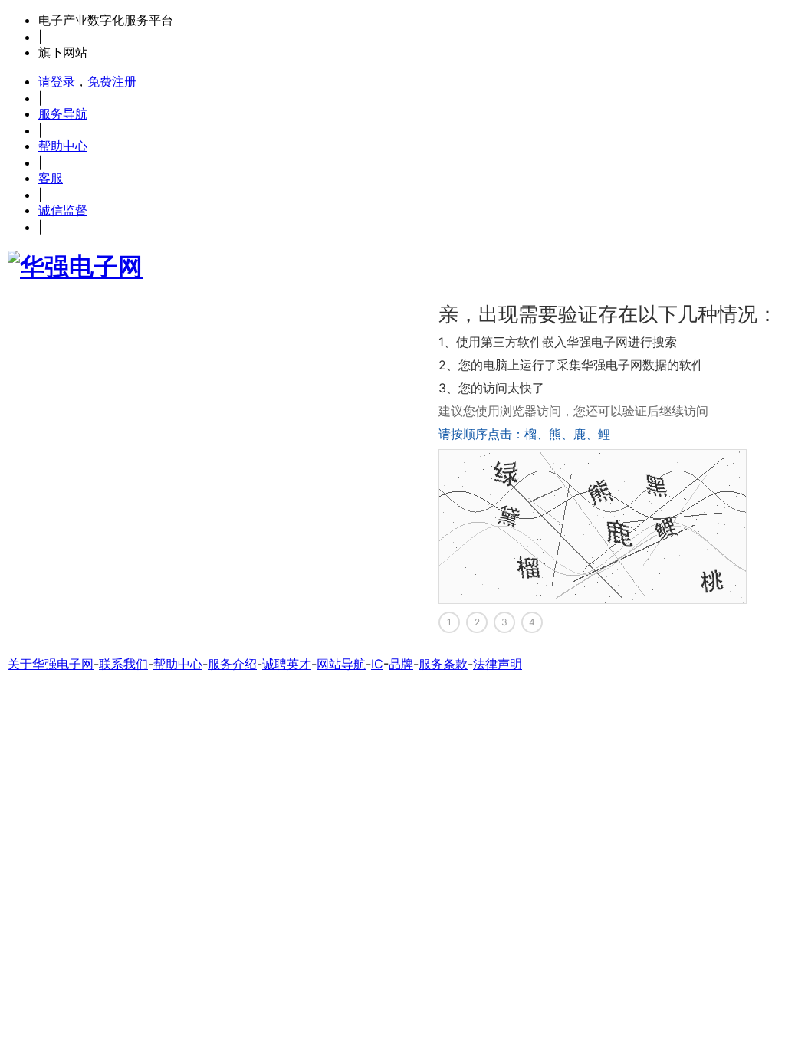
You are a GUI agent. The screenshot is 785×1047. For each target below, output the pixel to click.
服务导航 (62, 113)
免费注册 (111, 81)
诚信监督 (62, 210)
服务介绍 (232, 663)
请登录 (56, 81)
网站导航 (341, 663)
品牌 (401, 663)
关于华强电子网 (51, 663)
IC (377, 663)
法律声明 (497, 663)
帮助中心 (62, 145)
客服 (50, 177)
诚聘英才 (286, 663)
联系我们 (123, 663)
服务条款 (443, 663)
